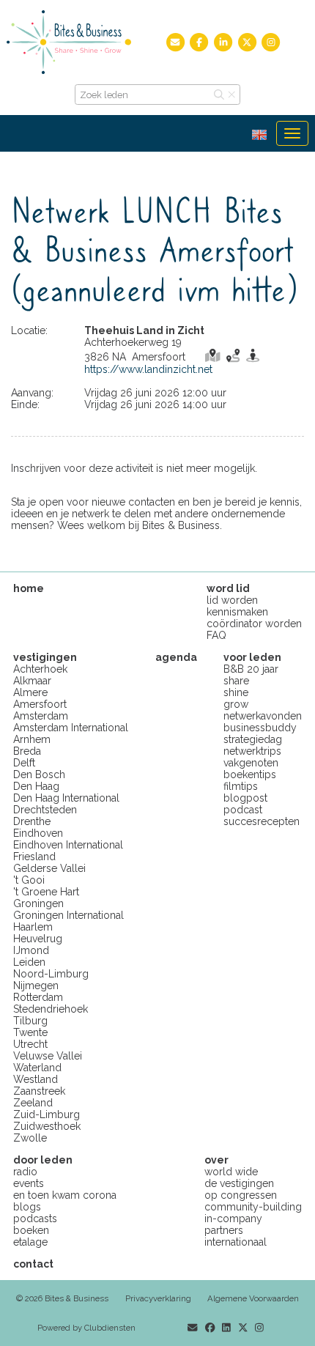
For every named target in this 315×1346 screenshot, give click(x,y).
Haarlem (33, 927)
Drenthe (32, 821)
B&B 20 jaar (250, 669)
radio (25, 1171)
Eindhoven (38, 833)
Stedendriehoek (50, 1009)
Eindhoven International (68, 845)
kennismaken (237, 612)
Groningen (38, 903)
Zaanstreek (39, 1091)
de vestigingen (239, 1183)
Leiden (29, 962)
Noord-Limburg (51, 974)
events (28, 1183)
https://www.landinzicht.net (148, 369)
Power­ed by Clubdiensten (86, 1328)
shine (235, 692)
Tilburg (30, 1021)
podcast (242, 810)
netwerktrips (252, 751)
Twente (30, 1032)
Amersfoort (40, 704)
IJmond (31, 950)
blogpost (245, 798)
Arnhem (32, 739)
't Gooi (29, 880)
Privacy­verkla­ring (158, 1298)
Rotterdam (38, 997)
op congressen (240, 1195)
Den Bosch (39, 774)
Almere (30, 692)
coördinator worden (254, 623)
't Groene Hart (46, 892)
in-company (233, 1218)
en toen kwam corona (64, 1195)
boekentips (249, 774)
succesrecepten (261, 821)
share (236, 681)
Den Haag (36, 786)
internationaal (235, 1242)
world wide (231, 1171)
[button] (264, 133)
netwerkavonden (262, 716)
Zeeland (33, 1103)
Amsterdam (40, 716)
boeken (31, 1230)
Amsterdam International (70, 727)
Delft (24, 763)
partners (223, 1230)
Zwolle (30, 1138)
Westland (35, 1079)
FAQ (216, 635)
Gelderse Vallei (49, 868)
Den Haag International (66, 798)
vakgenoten (250, 763)
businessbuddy (260, 727)
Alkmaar (32, 681)
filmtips (240, 786)
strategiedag (252, 739)
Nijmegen (36, 985)
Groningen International (68, 915)
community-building (253, 1207)
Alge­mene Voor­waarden (253, 1298)
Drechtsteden (45, 810)
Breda (27, 751)
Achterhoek (40, 669)
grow (235, 704)
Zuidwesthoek (47, 1126)
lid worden (232, 600)
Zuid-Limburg (46, 1114)
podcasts (35, 1218)
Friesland (34, 856)
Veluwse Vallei (47, 1056)
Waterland (37, 1067)
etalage (30, 1242)
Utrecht (30, 1044)
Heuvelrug (37, 938)
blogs (27, 1207)
